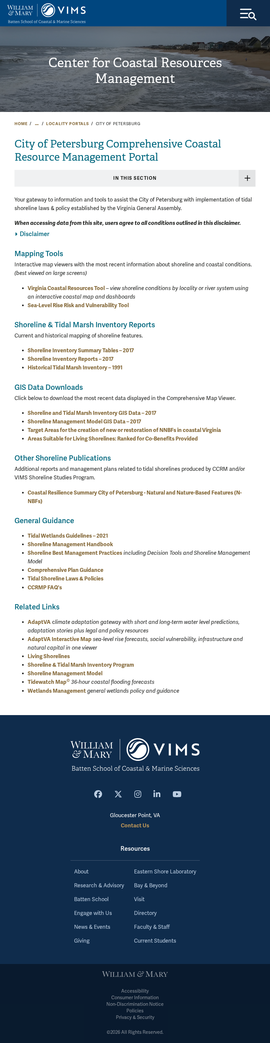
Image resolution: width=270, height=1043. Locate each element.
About (81, 872)
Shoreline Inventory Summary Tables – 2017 (81, 350)
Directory (145, 913)
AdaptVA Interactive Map (60, 639)
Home (20, 123)
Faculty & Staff (152, 927)
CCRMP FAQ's (45, 587)
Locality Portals (67, 123)
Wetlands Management (57, 690)
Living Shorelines (49, 656)
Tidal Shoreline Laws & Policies (65, 578)
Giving (82, 941)
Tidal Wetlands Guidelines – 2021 (68, 535)
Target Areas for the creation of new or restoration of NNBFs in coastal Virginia (124, 430)
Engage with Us (93, 913)
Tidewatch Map (49, 682)
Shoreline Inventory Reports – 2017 (71, 359)
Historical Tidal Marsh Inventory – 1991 (75, 367)
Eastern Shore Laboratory (165, 872)
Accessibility (135, 991)
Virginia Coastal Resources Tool (66, 288)
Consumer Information (135, 998)
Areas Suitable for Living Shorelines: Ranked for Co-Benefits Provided (113, 438)
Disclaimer (34, 234)
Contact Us (135, 825)
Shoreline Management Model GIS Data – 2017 (84, 421)
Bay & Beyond (150, 885)
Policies (135, 1011)
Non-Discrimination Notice (135, 1004)
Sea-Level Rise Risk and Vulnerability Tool (78, 305)
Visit (139, 899)
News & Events (92, 927)
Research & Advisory (99, 885)
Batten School (91, 899)
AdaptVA (39, 622)
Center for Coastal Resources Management (135, 71)
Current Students (155, 941)
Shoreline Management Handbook (70, 544)
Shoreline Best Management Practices (75, 552)
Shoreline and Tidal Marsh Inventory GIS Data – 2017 (92, 413)
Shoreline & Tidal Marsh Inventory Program (81, 664)
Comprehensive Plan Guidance (65, 570)
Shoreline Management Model (65, 673)
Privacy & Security (135, 1017)
